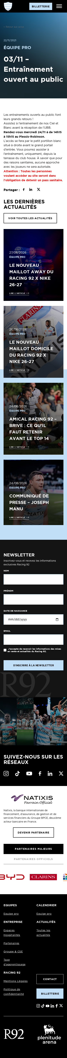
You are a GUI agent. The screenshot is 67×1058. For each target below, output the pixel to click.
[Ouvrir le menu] (59, 6)
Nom (6, 570)
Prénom (8, 591)
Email (7, 631)
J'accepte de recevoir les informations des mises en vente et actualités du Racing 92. (34, 650)
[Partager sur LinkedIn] (30, 190)
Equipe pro (11, 914)
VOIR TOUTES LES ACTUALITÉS (30, 218)
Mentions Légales (16, 981)
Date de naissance (15, 611)
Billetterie (50, 993)
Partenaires (11, 943)
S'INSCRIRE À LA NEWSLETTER (33, 665)
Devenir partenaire (33, 832)
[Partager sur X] (38, 190)
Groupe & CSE (13, 951)
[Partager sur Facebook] (23, 190)
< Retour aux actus (14, 27)
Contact (50, 979)
